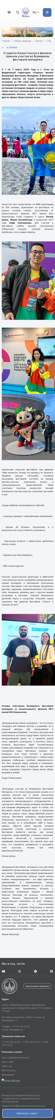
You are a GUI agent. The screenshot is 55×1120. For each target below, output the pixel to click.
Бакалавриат (8, 1074)
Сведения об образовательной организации (23, 1106)
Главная (6, 41)
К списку (12, 47)
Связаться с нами (26, 1113)
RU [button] (35, 12)
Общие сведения (22, 41)
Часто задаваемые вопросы (16, 1057)
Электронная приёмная (37, 986)
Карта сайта (7, 1062)
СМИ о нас (7, 1066)
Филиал (39, 41)
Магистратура (9, 1070)
